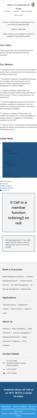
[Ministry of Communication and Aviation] (33, 4)
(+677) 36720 (11, 369)
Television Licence (9, 305)
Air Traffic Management (19, 285)
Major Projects (6, 186)
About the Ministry (18, 329)
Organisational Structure (11, 337)
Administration (26, 289)
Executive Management (21, 333)
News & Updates (27, 11)
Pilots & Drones (16, 309)
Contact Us (5, 190)
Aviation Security (7, 188)
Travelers (16, 11)
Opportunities (18, 15)
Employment (22, 305)
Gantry (33, 409)
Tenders (5, 309)
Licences (7, 11)
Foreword (6, 329)
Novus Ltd (14, 409)
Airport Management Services (13, 277)
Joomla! (20, 411)
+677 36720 (15, 392)
